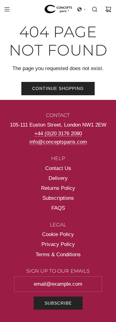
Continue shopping (58, 88)
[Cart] (108, 9)
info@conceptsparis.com (58, 142)
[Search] (94, 9)
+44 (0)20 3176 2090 (58, 133)
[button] (81, 9)
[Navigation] (7, 9)
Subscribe (58, 303)
